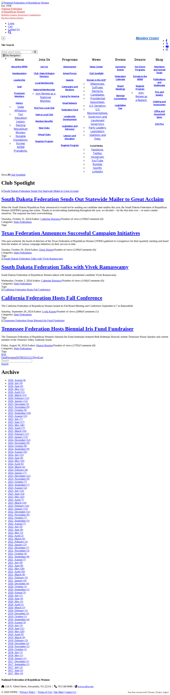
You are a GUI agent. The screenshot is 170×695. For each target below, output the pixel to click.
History (19, 103)
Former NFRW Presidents (21, 147)
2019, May (16, 631)
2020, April (16, 604)
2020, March (16, 607)
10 (24, 357)
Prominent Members (19, 95)
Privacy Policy (27, 692)
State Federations (23, 222)
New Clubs (44, 127)
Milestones (97, 84)
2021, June (15, 565)
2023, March (17, 502)
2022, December (19, 511)
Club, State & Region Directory (44, 75)
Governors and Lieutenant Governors (97, 120)
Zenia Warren (46, 249)
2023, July (16, 490)
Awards (70, 79)
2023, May (16, 496)
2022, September (18, 520)
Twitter (98, 153)
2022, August (17, 523)
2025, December (18, 404)
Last (41, 357)
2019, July (15, 625)
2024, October (17, 446)
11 (27, 357)
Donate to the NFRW (140, 78)
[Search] (35, 52)
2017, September (18, 664)
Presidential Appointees (97, 100)
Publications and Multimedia (159, 82)
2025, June (16, 422)
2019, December (18, 613)
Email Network (70, 103)
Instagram (97, 157)
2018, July (15, 652)
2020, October (17, 586)
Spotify (97, 168)
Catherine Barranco (50, 219)
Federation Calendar (120, 78)
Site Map (58, 692)
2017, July (15, 667)
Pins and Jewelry (159, 93)
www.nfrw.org (85, 686)
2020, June (15, 598)
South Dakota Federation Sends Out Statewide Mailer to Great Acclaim (82, 199)
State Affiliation (20, 108)
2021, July (15, 562)
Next (36, 357)
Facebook (97, 149)
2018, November (18, 646)
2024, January (17, 472)
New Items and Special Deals (159, 69)
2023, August (17, 487)
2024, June (15, 458)
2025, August (17, 416)
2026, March (17, 395)
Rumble (98, 164)
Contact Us (14, 29)
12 (29, 357)
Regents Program (44, 141)
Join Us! (44, 66)
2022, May (15, 532)
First (3, 357)
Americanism (69, 66)
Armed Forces (70, 73)
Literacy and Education (70, 137)
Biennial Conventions (120, 97)
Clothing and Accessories (159, 103)
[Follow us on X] (167, 43)
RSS (3, 354)
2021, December (18, 547)
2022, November (18, 514)
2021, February (18, 577)
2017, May (15, 673)
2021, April (16, 571)
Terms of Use (45, 692)
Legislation (97, 131)
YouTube (98, 160)
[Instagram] (167, 49)
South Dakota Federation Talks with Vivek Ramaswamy (64, 267)
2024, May (16, 461)
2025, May (16, 425)
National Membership (44, 89)
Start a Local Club (44, 114)
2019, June (16, 628)
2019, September (18, 619)
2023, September (18, 484)
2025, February (18, 434)
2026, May (16, 389)
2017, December (18, 661)
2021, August (17, 559)
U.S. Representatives (97, 111)
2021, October (17, 553)
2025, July (15, 419)
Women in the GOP (96, 79)
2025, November (18, 407)
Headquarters (19, 73)
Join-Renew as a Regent (141, 96)
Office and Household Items (159, 114)
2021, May (16, 568)
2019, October (17, 616)
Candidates (97, 95)
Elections (98, 91)
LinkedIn (97, 171)
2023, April (16, 499)
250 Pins (159, 123)
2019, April (16, 634)
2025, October (17, 410)
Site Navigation (12, 55)
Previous (10, 357)
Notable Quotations (20, 138)
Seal (19, 86)
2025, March (17, 431)
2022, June (15, 529)
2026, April (16, 392)
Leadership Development (70, 118)
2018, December (18, 643)
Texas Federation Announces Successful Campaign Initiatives (70, 233)
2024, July (16, 455)
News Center (96, 66)
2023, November (18, 478)
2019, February (18, 640)
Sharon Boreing (44, 345)
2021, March (16, 574)
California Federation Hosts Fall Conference (51, 298)
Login (11, 23)
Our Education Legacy (21, 117)
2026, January (18, 401)
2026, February (18, 398)
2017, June (15, 670)
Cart (10, 26)
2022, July (15, 526)
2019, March (16, 637)
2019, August (17, 622)
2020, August (17, 592)
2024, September (18, 449)
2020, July (15, 595)
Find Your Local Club (44, 107)
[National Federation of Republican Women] (25, 2)
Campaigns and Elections (70, 88)
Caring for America (69, 96)
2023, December (19, 475)
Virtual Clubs (44, 134)
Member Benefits (44, 121)
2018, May (15, 655)
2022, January (17, 544)
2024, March (16, 466)
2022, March (16, 538)
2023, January (18, 508)
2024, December (19, 440)
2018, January (17, 658)
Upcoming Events (120, 68)
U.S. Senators (97, 106)
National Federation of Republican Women (21, 13)
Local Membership (44, 82)
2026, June (15, 386)
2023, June (16, 493)
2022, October (17, 517)
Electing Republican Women (21, 128)
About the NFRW (19, 66)
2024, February (18, 469)
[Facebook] (166, 40)
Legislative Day (120, 107)
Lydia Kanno (49, 311)
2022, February (18, 541)
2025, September (19, 413)
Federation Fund (70, 109)
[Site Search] (9, 32)
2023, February (18, 505)
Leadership (19, 79)
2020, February (18, 610)
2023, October (17, 481)
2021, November (18, 550)
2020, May (15, 601)
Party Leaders (98, 127)
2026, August (17, 380)
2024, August (17, 452)
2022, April (16, 535)
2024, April (16, 464)
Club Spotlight (96, 73)
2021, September (18, 556)
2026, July (15, 383)
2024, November (18, 443)
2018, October (17, 649)
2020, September (18, 589)
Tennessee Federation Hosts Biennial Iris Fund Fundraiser (67, 329)
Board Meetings (120, 87)
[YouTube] (167, 46)
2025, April (16, 428)
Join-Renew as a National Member (45, 97)
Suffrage (97, 87)
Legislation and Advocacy (70, 127)
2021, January (17, 580)
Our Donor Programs (140, 68)
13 (32, 357)
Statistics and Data (97, 136)
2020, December (18, 583)
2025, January (18, 437)
